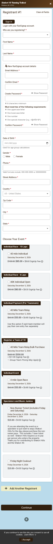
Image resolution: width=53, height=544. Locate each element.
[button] (40, 360)
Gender (7, 153)
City (5, 212)
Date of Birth (9, 138)
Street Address (10, 177)
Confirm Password (14, 125)
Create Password (13, 94)
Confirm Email (12, 82)
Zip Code (7, 200)
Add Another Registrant (23, 488)
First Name (8, 42)
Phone (6, 163)
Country (7, 189)
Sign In (8, 21)
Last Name (8, 53)
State (6, 224)
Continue (26, 507)
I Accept (26, 539)
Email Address (12, 70)
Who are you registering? (15, 30)
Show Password (40, 93)
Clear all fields (42, 12)
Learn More (29, 535)
